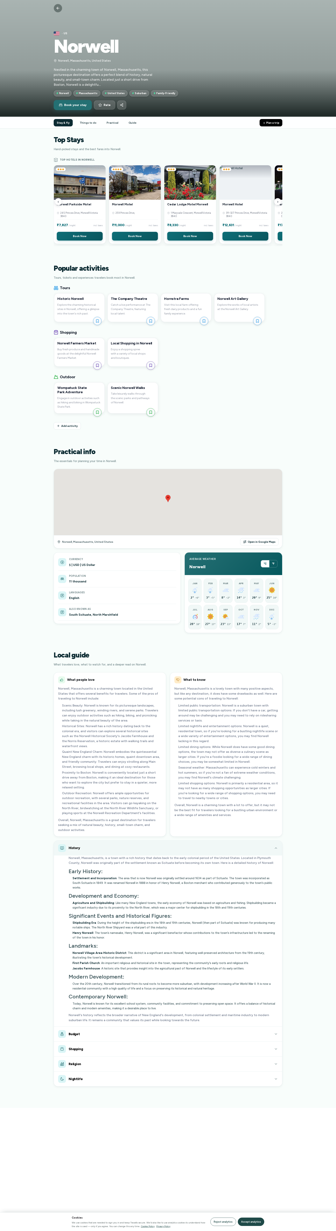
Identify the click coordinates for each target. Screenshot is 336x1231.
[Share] (121, 105)
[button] (80, 204)
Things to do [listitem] (88, 122)
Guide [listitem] (132, 122)
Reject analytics (223, 1221)
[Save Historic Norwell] (97, 321)
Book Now (79, 236)
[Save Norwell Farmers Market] (97, 365)
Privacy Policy (163, 1226)
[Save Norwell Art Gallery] (257, 321)
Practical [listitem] (112, 122)
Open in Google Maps (262, 541)
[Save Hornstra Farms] (204, 321)
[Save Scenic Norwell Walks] (150, 412)
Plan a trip (272, 122)
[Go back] (58, 8)
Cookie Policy (148, 1226)
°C (265, 563)
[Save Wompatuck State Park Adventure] (97, 412)
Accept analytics (251, 1221)
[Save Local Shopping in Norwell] (150, 365)
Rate (107, 105)
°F (273, 563)
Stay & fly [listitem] (63, 122)
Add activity (69, 425)
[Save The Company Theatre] (150, 321)
